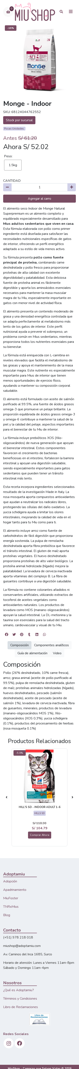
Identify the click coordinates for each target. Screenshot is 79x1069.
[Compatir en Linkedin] (36, 634)
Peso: (8, 156)
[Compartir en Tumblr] (29, 634)
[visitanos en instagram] (9, 1043)
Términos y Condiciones (20, 998)
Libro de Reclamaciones (20, 1007)
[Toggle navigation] (71, 12)
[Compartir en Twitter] (14, 634)
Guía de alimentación (32, 653)
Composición (19, 645)
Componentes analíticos (51, 645)
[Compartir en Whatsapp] (44, 634)
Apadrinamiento (14, 889)
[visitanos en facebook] (20, 1043)
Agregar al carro (39, 198)
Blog (6, 915)
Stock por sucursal (19, 120)
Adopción (10, 881)
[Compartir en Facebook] (6, 634)
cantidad (12, 180)
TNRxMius (11, 906)
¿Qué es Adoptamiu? (18, 990)
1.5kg (13, 165)
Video (57, 653)
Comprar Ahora (39, 835)
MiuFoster (10, 898)
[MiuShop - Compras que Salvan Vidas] (35, 12)
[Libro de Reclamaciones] (39, 1018)
